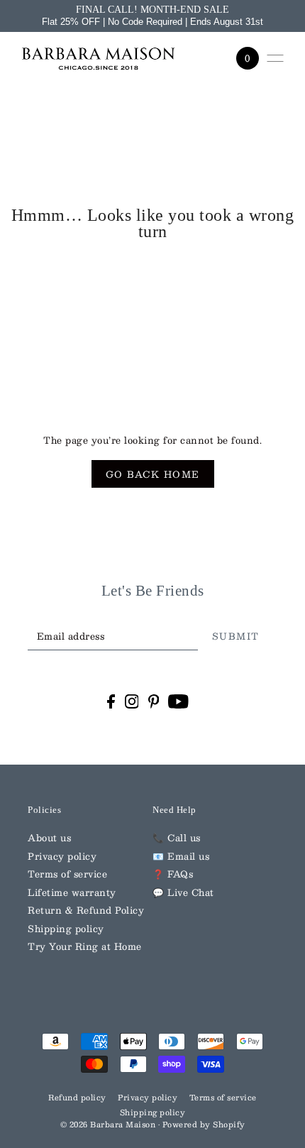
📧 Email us (180, 855)
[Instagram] (132, 701)
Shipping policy (66, 928)
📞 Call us (176, 837)
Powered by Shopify (203, 1124)
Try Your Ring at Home (85, 946)
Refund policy (77, 1097)
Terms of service (67, 873)
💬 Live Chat (183, 892)
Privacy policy (62, 855)
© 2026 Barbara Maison (109, 1124)
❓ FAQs (172, 873)
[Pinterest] (154, 701)
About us (49, 837)
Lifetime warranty (72, 892)
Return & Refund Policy (86, 909)
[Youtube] (178, 701)
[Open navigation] (275, 58)
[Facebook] (111, 701)
